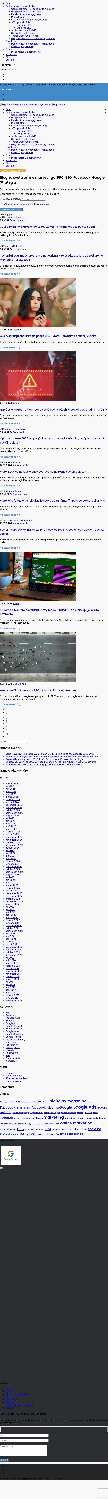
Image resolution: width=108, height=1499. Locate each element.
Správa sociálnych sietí (23, 30)
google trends (35, 1112)
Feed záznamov (14, 1075)
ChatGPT (37, 1102)
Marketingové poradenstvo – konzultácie (32, 43)
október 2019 (12, 976)
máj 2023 (11, 882)
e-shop (90, 1102)
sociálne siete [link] (58, 448)
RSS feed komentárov (17, 1078)
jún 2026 (10, 788)
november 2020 (14, 949)
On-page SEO (24, 25)
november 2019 (14, 973)
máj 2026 (11, 791)
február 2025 (13, 831)
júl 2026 (10, 786)
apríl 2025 (11, 826)
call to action (27, 1102)
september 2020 (14, 955)
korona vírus (18, 1118)
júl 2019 (10, 982)
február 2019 (12, 995)
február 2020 (13, 965)
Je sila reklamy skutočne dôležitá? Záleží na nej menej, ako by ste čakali (47, 227)
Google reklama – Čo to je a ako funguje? (33, 9)
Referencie (11, 54)
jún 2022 (10, 909)
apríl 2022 (11, 914)
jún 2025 (10, 821)
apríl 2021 (11, 939)
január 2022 (12, 923)
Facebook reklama (45, 1107)
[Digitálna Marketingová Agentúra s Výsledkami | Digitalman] (32, 104)
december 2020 (14, 947)
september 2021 (14, 931)
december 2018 (14, 1000)
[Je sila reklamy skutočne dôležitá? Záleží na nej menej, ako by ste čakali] (11, 217)
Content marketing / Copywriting (29, 19)
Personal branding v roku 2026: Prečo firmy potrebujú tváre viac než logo (44, 759)
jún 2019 (10, 984)
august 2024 (12, 847)
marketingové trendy (21, 1124)
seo (48, 1128)
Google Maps (12, 1031)
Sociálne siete (20, 465)
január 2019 (12, 998)
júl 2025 (10, 818)
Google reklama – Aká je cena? (27, 11)
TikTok (21, 1134)
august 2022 (12, 904)
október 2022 (13, 898)
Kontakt (10, 60)
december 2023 (14, 866)
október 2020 (13, 952)
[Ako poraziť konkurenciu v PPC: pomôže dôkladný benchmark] (38, 681)
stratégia (13, 1134)
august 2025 (12, 815)
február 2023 (13, 888)
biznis (19, 1102)
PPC (20, 1128)
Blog (8, 57)
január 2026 (12, 802)
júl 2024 (10, 850)
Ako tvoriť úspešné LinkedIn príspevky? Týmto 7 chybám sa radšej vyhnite (48, 336)
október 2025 (13, 810)
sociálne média (78, 1129)
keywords (94, 1113)
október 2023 (13, 869)
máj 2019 (10, 987)
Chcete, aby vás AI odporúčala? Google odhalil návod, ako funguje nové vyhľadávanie (51, 762)
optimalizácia (8, 1129)
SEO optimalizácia (20, 22)
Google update (50, 1113)
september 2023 (14, 872)
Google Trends (13, 1036)
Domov (9, 1389)
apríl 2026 (11, 794)
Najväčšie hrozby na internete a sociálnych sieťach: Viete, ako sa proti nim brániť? (53, 410)
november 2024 (14, 839)
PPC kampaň (29, 1129)
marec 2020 (12, 963)
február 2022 (13, 920)
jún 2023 (10, 880)
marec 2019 (12, 992)
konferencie (6, 1118)
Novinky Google (52, 1124)
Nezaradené (12, 1053)
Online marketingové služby (20, 6)
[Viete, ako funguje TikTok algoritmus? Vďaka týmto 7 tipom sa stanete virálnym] (10, 491)
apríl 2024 (11, 858)
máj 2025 (11, 823)
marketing (53, 1117)
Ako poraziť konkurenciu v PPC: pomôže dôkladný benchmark (40, 690)
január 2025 (12, 834)
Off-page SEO (24, 27)
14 (7, 734)
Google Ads (19, 220)
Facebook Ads (13, 1018)
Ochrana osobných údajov (19, 1405)
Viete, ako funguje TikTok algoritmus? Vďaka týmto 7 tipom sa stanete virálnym (52, 501)
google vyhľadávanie (66, 1112)
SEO (8, 1055)
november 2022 (14, 896)
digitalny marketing (68, 1101)
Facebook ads (23, 1107)
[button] (28, 742)
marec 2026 (12, 797)
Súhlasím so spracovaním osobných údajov (26, 204)
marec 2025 (12, 829)
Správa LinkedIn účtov (23, 33)
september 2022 (14, 901)
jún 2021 (10, 933)
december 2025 (14, 805)
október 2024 (13, 842)
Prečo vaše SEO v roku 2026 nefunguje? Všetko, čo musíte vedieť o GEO (44, 764)
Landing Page (13, 1047)
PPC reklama (17, 17)
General (10, 1020)
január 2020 (12, 968)
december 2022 (14, 893)
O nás (9, 49)
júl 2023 (10, 877)
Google (65, 1107)
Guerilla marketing (15, 1039)
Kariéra (9, 1402)
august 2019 (12, 979)
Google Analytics (14, 1028)
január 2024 (12, 864)
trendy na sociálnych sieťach (48, 1134)
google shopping (20, 1112)
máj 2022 (11, 912)
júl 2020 (10, 957)
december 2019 (14, 971)
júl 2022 (10, 906)
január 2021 (12, 944)
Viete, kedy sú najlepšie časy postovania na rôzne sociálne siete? (43, 472)
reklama (39, 1129)
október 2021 (12, 928)
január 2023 (12, 890)
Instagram (11, 1042)
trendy (32, 1134)
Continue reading (10, 240)
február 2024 (13, 861)
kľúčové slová (29, 1118)
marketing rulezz (38, 1124)
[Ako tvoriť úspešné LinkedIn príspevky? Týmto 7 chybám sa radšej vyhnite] (38, 326)
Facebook (18, 432)
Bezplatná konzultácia (17, 1394)
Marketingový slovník (22, 46)
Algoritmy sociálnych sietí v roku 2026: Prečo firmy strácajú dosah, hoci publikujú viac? (52, 756)
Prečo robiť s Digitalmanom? (26, 52)
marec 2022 (12, 917)
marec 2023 (12, 885)
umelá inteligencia (71, 1134)
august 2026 (12, 783)
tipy (26, 1134)
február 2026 (13, 799)
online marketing (76, 1123)
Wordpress (11, 1061)
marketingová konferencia (78, 1118)
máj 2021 (10, 936)
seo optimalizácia (60, 1129)
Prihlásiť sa (11, 1073)
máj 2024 (11, 855)
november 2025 (14, 807)
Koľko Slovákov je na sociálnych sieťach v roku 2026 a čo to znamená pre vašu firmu (50, 754)
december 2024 (14, 837)
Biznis (15, 403)
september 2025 (14, 813)
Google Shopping (14, 1034)
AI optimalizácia (9, 1102)
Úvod (8, 3)
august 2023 (12, 874)
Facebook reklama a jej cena (26, 14)
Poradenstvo (12, 41)
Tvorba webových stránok (24, 35)
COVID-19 (45, 1102)
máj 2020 (11, 960)
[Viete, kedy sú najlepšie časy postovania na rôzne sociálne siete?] (10, 462)
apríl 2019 (11, 990)
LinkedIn (17, 329)
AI (1, 1101)
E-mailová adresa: (9, 199)
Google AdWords (14, 1026)
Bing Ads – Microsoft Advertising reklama (33, 38)
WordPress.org (13, 1081)
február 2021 (12, 941)
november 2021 (14, 925)
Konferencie (20, 249)
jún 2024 (10, 853)
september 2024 (14, 845)
